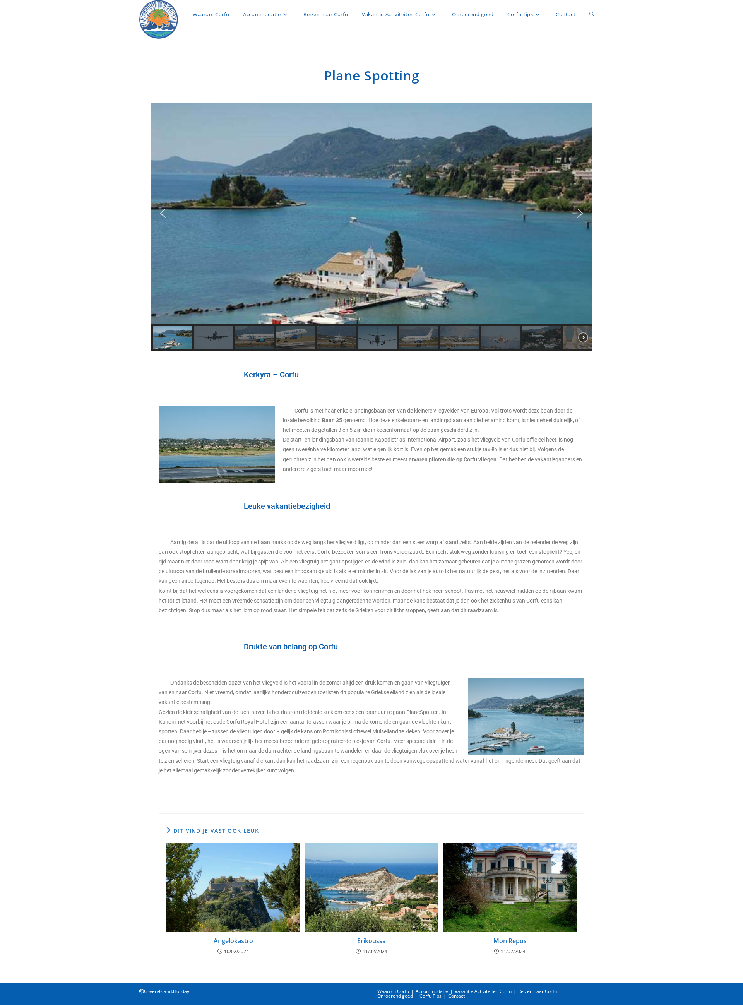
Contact (456, 996)
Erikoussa (371, 941)
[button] (163, 213)
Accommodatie (432, 991)
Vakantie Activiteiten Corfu (483, 991)
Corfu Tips (430, 996)
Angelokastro (233, 941)
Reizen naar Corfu (537, 991)
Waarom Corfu (393, 991)
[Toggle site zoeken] (591, 14)
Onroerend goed (395, 996)
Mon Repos (510, 941)
